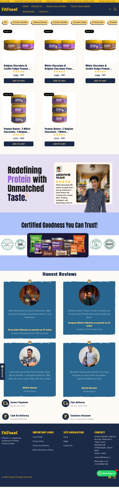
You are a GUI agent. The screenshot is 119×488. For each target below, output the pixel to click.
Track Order (38, 437)
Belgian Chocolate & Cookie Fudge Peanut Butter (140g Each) (16, 67)
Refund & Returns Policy (43, 450)
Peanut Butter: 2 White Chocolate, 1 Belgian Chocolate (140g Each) (17, 130)
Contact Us (68, 445)
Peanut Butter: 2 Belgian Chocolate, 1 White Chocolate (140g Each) (59, 130)
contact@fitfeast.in (102, 457)
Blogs (66, 441)
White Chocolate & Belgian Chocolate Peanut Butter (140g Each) (59, 67)
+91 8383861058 (101, 464)
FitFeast (11, 477)
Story (66, 437)
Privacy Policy (38, 441)
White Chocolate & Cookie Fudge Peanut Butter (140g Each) (98, 67)
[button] (37, 6)
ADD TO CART (19, 80)
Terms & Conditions (41, 445)
